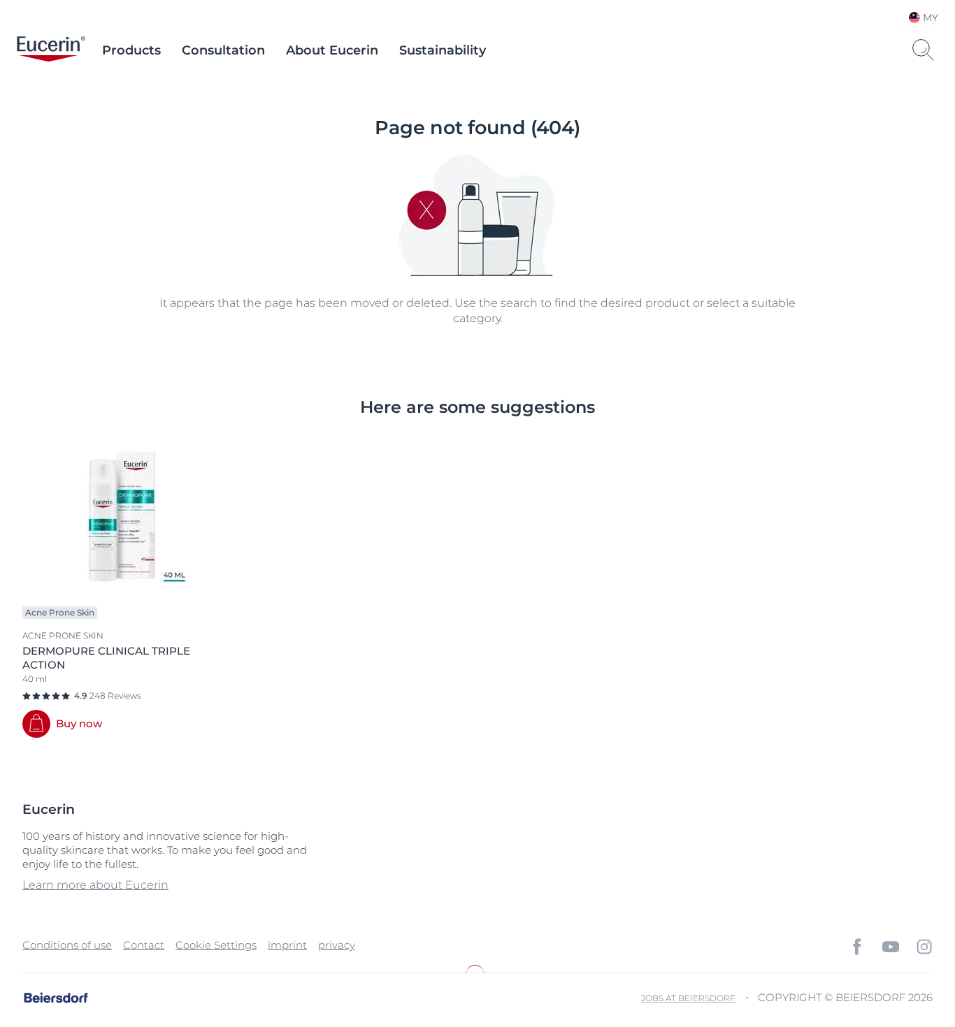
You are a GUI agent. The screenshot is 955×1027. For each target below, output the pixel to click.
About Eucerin (332, 50)
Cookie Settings (216, 945)
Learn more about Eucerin (95, 884)
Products (131, 50)
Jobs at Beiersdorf (688, 998)
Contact (143, 945)
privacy (336, 945)
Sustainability (442, 50)
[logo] (51, 50)
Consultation (223, 50)
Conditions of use (67, 945)
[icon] (857, 946)
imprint (287, 945)
